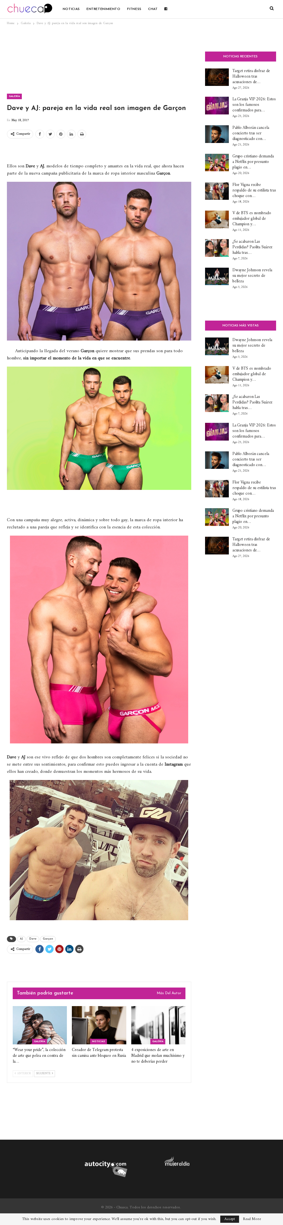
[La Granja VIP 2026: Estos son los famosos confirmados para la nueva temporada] (217, 105)
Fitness (134, 9)
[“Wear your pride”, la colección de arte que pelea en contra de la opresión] (40, 1025)
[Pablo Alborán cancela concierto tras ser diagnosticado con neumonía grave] (217, 134)
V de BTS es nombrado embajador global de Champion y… (251, 218)
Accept (229, 1219)
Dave (32, 938)
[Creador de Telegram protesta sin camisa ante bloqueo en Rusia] (99, 1025)
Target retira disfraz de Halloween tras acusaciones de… (251, 76)
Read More (252, 1219)
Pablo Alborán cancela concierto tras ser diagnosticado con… (250, 133)
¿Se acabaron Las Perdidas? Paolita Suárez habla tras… (252, 247)
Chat (153, 9)
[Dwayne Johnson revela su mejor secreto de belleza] (217, 276)
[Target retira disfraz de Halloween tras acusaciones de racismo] (217, 77)
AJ (21, 938)
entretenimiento (103, 9)
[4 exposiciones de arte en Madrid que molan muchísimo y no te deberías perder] (158, 1025)
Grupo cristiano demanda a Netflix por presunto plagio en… (253, 162)
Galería (14, 96)
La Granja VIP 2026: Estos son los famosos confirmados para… (254, 105)
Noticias (71, 9)
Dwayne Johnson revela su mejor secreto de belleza (252, 276)
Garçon (48, 938)
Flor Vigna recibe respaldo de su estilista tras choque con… (254, 190)
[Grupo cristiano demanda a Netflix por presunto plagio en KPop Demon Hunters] (217, 163)
